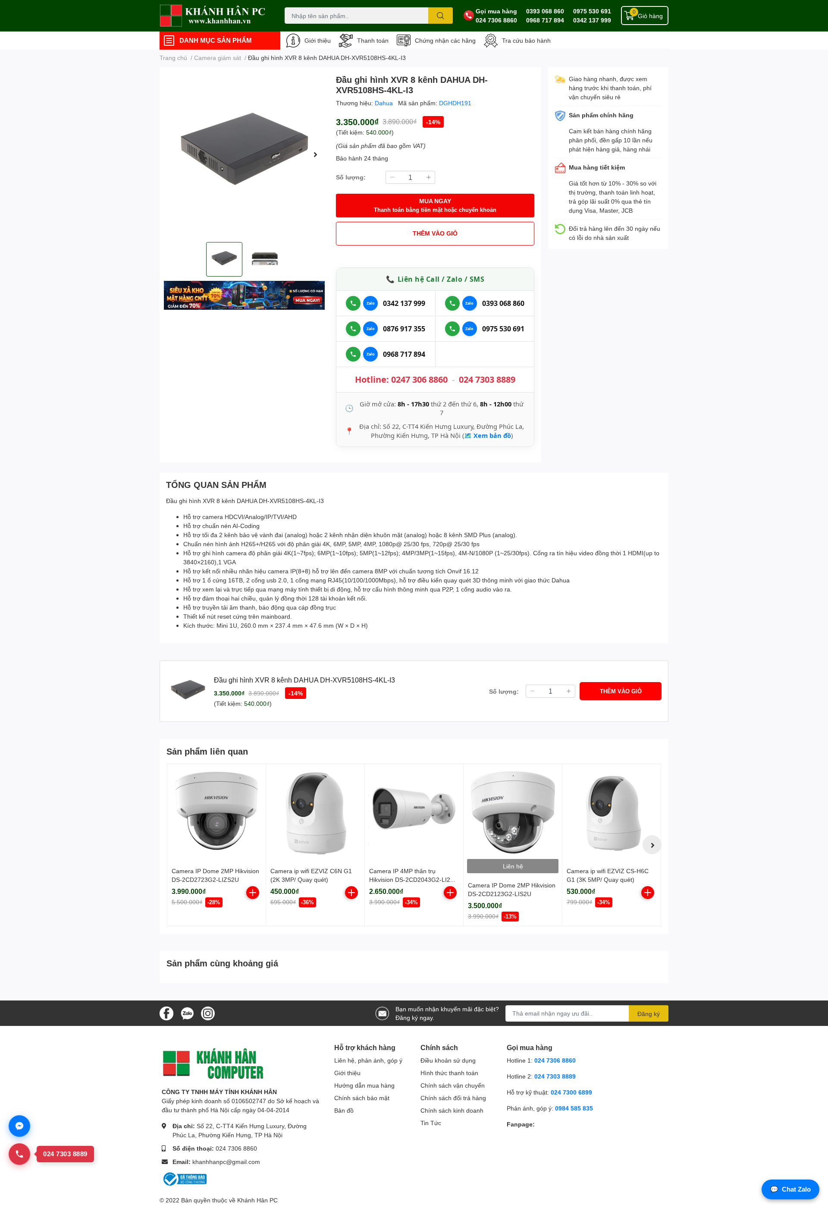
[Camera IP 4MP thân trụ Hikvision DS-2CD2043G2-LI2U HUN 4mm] (414, 813)
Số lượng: (351, 177)
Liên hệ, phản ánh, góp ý (368, 1060)
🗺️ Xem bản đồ (487, 435)
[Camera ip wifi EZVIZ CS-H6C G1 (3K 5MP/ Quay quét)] (611, 813)
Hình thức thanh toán (449, 1072)
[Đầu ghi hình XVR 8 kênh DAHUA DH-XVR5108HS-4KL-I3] (244, 154)
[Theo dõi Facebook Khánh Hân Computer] (166, 1012)
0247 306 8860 (419, 379)
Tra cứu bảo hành (526, 40)
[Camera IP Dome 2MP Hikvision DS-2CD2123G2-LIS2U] (512, 813)
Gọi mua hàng (496, 11)
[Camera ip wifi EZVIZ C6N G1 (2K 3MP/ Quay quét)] (315, 813)
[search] (440, 15)
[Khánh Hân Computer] (213, 15)
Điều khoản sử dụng (448, 1060)
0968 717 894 (545, 20)
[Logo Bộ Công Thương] (184, 1178)
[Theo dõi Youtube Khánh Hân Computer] (208, 1012)
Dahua (385, 103)
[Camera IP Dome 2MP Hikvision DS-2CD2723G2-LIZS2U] (216, 813)
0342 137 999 (592, 20)
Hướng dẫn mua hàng (364, 1085)
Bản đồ (344, 1110)
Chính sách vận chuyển (452, 1085)
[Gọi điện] (353, 303)
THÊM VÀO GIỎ (435, 233)
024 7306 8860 (496, 20)
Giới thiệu (317, 40)
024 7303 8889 (487, 379)
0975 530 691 (592, 11)
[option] (244, 154)
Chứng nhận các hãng (445, 40)
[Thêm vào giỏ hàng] (252, 892)
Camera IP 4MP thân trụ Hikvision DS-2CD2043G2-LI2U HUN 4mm (412, 879)
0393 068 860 (545, 11)
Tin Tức (430, 1122)
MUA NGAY (435, 205)
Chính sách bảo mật (361, 1097)
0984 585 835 (574, 1108)
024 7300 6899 (571, 1092)
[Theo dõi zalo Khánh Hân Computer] (187, 1012)
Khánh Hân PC (257, 1200)
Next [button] (315, 154)
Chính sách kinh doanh (451, 1110)
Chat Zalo (790, 1189)
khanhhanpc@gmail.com (226, 1161)
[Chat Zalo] (370, 303)
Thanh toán (373, 40)
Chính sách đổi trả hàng (453, 1097)
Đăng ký (648, 1013)
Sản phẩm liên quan (207, 751)
